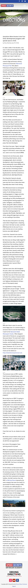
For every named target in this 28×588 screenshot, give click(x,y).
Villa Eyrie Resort (11, 480)
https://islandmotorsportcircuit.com (12, 353)
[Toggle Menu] (25, 5)
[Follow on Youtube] (25, 1)
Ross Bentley (7, 43)
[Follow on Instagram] (22, 1)
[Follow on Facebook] (19, 1)
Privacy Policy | (19, 584)
